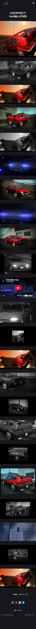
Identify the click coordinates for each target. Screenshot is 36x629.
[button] (17, 610)
